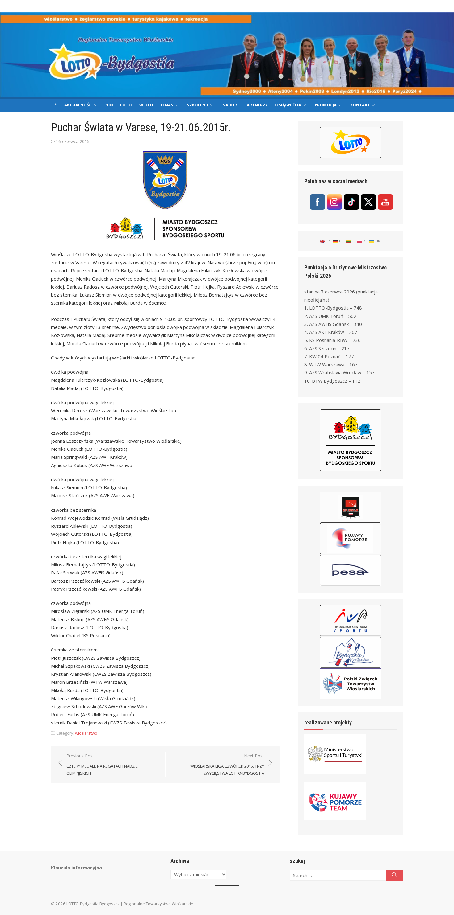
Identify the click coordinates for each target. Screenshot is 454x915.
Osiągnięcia (288, 105)
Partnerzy (256, 105)
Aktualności (78, 105)
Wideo (146, 105)
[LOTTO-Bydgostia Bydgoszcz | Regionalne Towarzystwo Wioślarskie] (227, 54)
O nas (167, 105)
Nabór (229, 105)
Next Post (227, 764)
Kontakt (360, 105)
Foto (126, 105)
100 (109, 105)
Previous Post (102, 764)
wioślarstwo (86, 733)
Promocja (326, 105)
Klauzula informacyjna (76, 867)
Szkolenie (198, 105)
